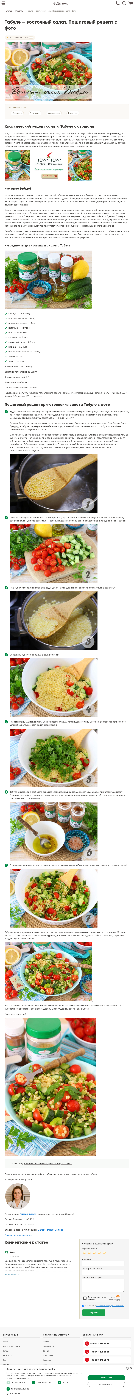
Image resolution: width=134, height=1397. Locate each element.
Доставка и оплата (11, 1346)
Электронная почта (92, 1268)
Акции (6, 1364)
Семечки (47, 1360)
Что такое (35, 113)
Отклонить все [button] (106, 1384)
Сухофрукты (48, 1346)
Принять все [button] (106, 1378)
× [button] (131, 1368)
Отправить (94, 1312)
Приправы (48, 1355)
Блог (5, 1360)
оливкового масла (48, 234)
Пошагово (72, 113)
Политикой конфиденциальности (110, 1306)
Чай (45, 1364)
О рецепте (17, 113)
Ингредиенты (54, 113)
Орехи (46, 1341)
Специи (46, 1351)
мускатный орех (17, 342)
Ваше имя (87, 1259)
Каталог (6, 1351)
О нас (5, 1341)
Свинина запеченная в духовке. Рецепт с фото (48, 1163)
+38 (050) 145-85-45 (99, 1360)
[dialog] (67, 1381)
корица (12, 346)
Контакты (7, 1355)
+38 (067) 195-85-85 (99, 1351)
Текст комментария (92, 1277)
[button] (45, 1393)
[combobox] (127, 1368)
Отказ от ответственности (18, 1235)
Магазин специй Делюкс (50, 1229)
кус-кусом (122, 231)
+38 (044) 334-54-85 (99, 1343)
